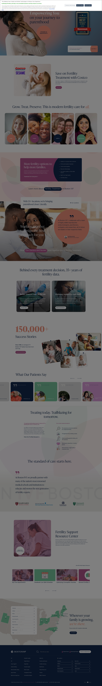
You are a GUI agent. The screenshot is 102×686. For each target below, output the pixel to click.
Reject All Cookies (80, 5)
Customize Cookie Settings (70, 5)
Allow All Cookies (88, 5)
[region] (51, 5)
